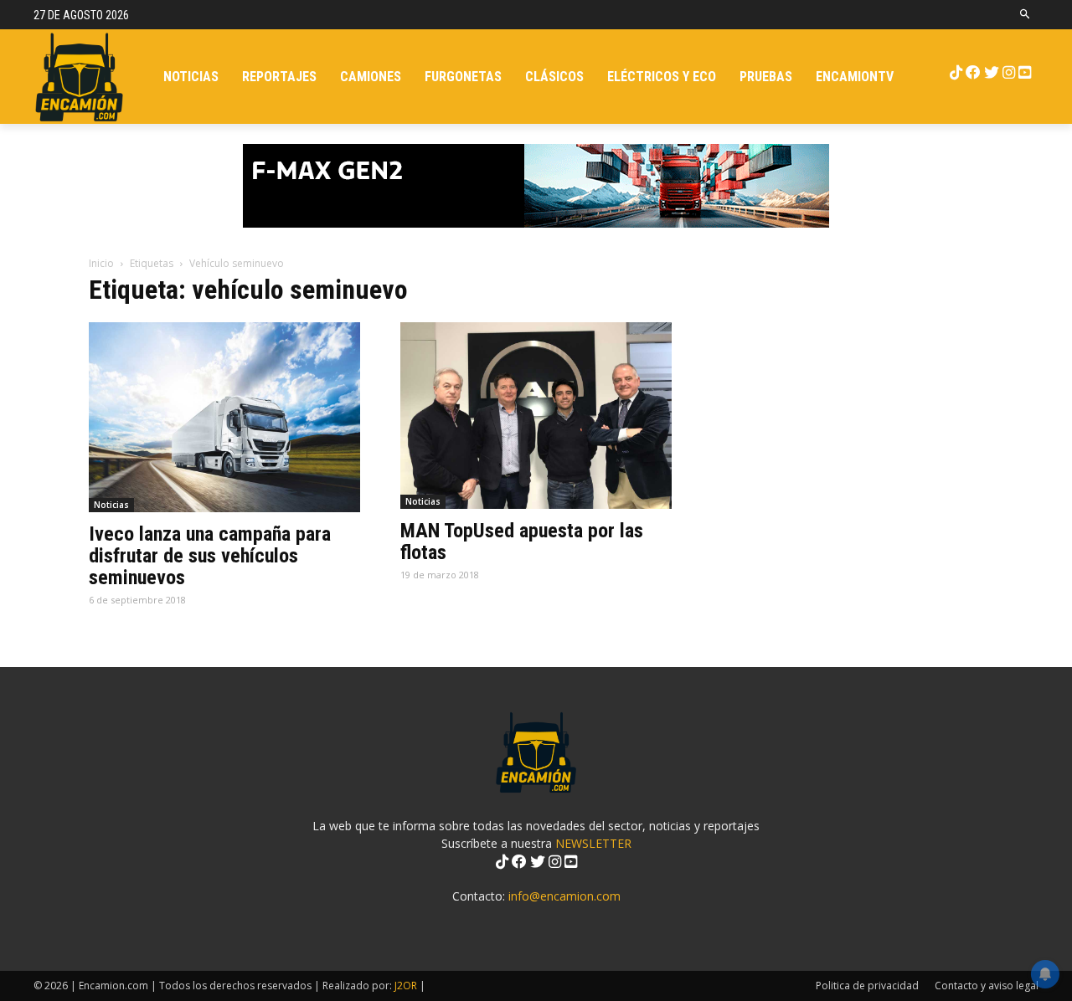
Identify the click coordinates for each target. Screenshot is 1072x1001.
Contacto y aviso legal (986, 985)
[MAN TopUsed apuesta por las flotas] (536, 415)
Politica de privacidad (867, 985)
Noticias (111, 505)
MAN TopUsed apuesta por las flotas (521, 541)
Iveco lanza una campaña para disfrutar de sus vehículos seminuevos (210, 555)
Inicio (101, 263)
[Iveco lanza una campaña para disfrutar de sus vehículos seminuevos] (224, 417)
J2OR (405, 985)
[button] (1025, 15)
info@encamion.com (564, 896)
